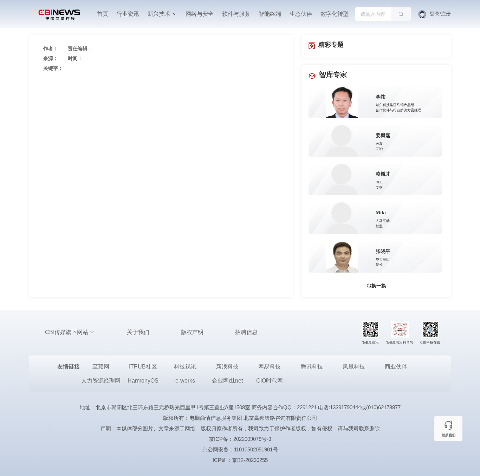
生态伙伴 (301, 14)
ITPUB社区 (143, 367)
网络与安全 (200, 14)
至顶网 (100, 367)
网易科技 (269, 367)
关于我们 (138, 332)
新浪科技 (227, 367)
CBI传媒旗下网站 (67, 332)
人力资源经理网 (101, 381)
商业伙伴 (396, 367)
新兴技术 (159, 14)
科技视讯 (185, 367)
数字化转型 (334, 14)
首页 (102, 14)
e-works (185, 381)
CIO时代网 (269, 381)
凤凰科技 (354, 367)
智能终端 (270, 14)
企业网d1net (227, 381)
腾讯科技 (311, 367)
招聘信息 (246, 332)
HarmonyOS (143, 381)
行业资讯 (128, 14)
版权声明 (192, 332)
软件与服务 (236, 14)
